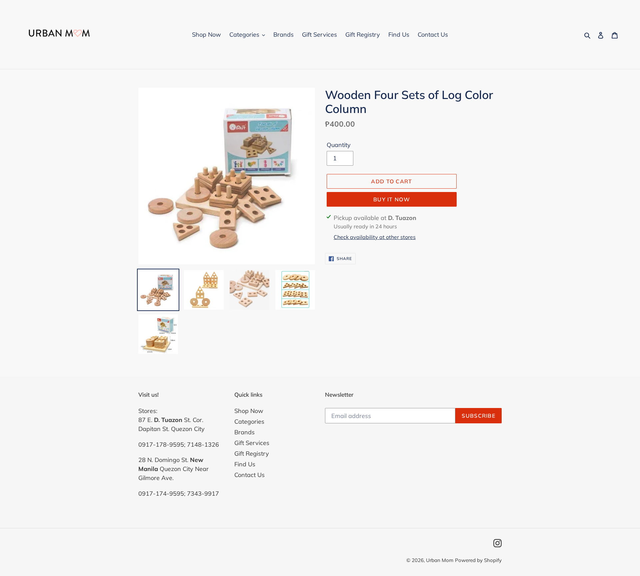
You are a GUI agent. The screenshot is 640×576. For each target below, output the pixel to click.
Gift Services (251, 443)
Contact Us (249, 475)
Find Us (244, 464)
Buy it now (391, 199)
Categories (249, 421)
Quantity (339, 145)
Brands (244, 432)
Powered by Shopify (478, 560)
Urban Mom (439, 560)
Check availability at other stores (375, 237)
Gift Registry (251, 453)
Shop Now (248, 411)
